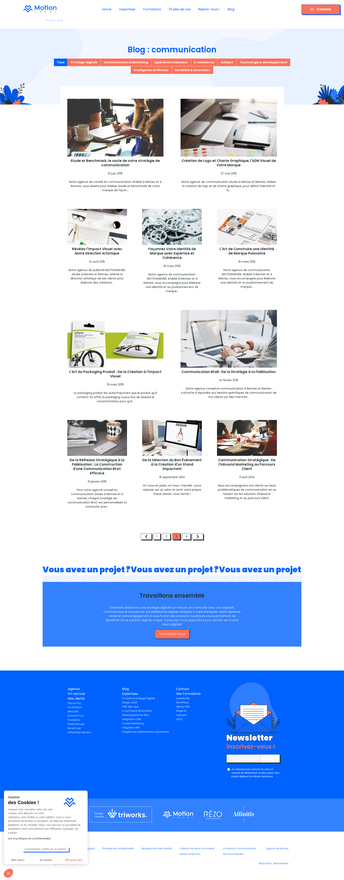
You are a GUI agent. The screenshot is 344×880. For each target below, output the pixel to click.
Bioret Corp (74, 728)
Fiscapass (74, 719)
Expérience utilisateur (171, 62)
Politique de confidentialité (118, 848)
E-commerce (204, 62)
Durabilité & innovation (192, 70)
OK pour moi (73, 859)
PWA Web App (130, 706)
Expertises (127, 9)
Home (106, 9)
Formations (152, 9)
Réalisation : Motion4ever (273, 863)
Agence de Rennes (277, 848)
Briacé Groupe (76, 724)
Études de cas (180, 9)
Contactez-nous (172, 634)
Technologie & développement (263, 62)
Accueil (50, 20)
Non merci (17, 859)
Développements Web (135, 715)
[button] (8, 873)
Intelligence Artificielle (151, 70)
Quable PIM (183, 698)
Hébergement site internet (156, 848)
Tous (60, 62)
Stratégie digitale (84, 62)
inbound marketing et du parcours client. (248, 496)
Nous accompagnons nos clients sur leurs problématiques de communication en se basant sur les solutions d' (247, 490)
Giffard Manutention (79, 732)
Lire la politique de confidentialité (29, 838)
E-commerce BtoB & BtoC (137, 711)
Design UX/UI (129, 702)
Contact (324, 9)
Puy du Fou (74, 703)
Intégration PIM (131, 727)
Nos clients (76, 698)
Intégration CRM (131, 719)
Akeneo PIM (183, 706)
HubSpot (227, 62)
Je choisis (46, 859)
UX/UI (179, 719)
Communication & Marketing (126, 62)
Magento (181, 711)
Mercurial (73, 711)
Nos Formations (188, 693)
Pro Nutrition (75, 707)
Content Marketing (133, 723)
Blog (231, 9)
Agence (74, 689)
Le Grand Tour (76, 715)
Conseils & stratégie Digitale (138, 698)
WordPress (182, 702)
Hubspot (181, 715)
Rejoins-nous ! (209, 9)
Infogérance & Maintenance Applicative (145, 731)
